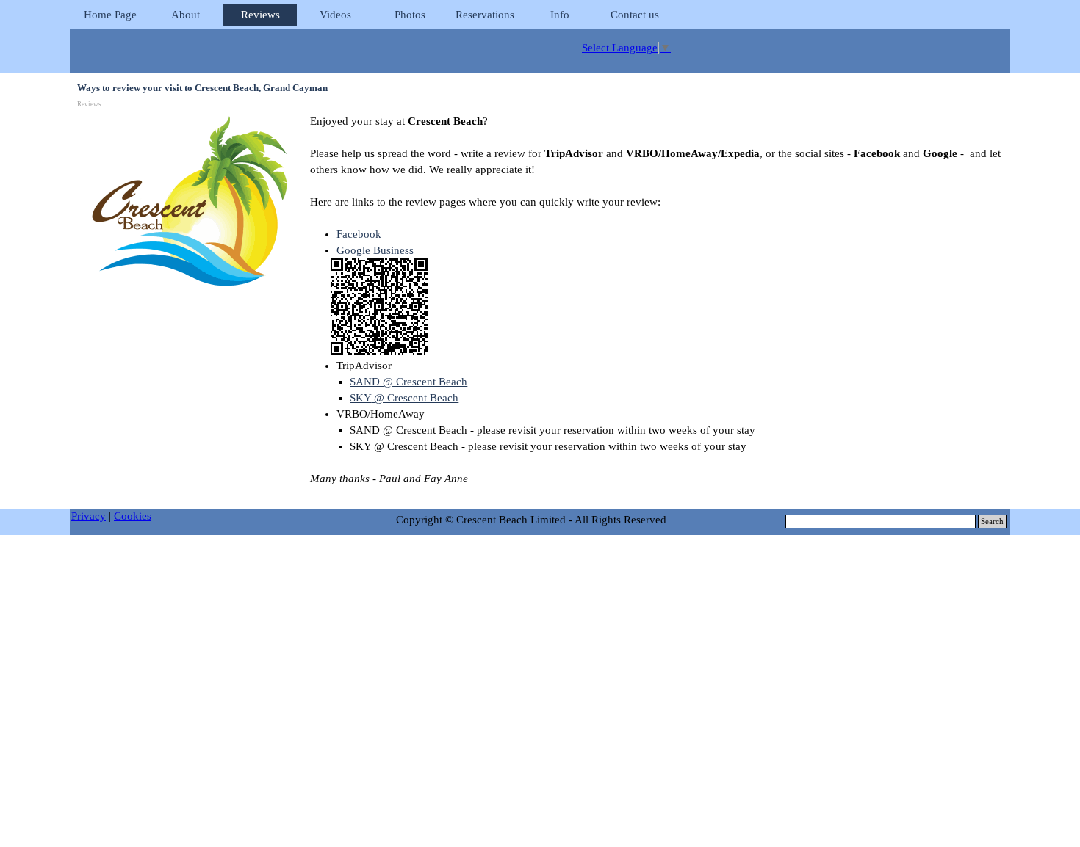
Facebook (358, 234)
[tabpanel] (657, 308)
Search (992, 521)
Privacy (88, 516)
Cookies (132, 516)
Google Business (375, 250)
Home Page (110, 15)
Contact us (635, 15)
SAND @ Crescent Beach (408, 382)
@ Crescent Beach (404, 398)
